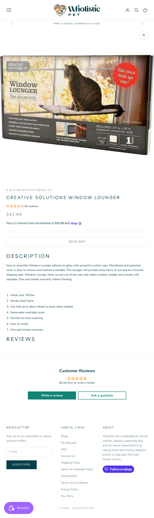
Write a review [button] (52, 395)
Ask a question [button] (102, 395)
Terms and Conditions (74, 483)
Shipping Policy (70, 463)
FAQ (64, 449)
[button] (15, 206)
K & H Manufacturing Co (29, 190)
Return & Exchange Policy (77, 469)
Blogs (64, 436)
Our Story (67, 496)
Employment (69, 476)
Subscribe (21, 464)
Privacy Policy (69, 489)
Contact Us (68, 456)
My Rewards (69, 443)
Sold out (77, 241)
